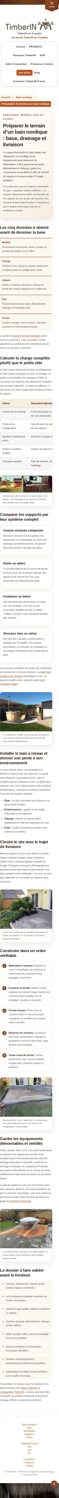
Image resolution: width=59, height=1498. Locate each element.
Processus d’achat (42, 64)
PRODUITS (35, 46)
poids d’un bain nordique (26, 336)
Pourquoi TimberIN (24, 55)
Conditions (29, 1459)
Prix (29, 1427)
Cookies (29, 1465)
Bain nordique (24, 97)
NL (29, 1453)
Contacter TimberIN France (29, 81)
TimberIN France (29, 1443)
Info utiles (24, 72)
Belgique (29, 1434)
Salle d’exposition (16, 64)
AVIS (42, 55)
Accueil (20, 46)
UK (29, 1446)
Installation (29, 1430)
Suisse (29, 1437)
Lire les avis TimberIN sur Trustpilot (29, 37)
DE (29, 1449)
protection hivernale (20, 1201)
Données (29, 1462)
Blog (37, 72)
